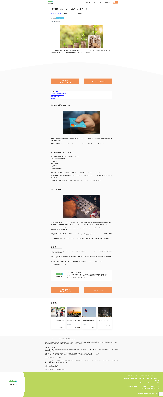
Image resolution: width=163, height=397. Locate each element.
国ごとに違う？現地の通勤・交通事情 (51, 366)
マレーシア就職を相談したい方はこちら (65, 81)
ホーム (52, 14)
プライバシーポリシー (154, 375)
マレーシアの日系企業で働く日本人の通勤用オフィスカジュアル (56, 362)
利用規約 (147, 375)
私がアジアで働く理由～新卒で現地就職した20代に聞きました (56, 369)
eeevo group (13, 389)
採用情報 (142, 375)
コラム (93, 2)
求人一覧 (88, 2)
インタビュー (100, 2)
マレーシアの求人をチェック (98, 81)
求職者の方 (107, 2)
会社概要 (130, 375)
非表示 (57, 91)
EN (113, 2)
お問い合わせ (136, 375)
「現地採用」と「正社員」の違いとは (51, 365)
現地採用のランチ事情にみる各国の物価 (52, 367)
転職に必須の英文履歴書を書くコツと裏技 (52, 364)
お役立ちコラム (58, 14)
